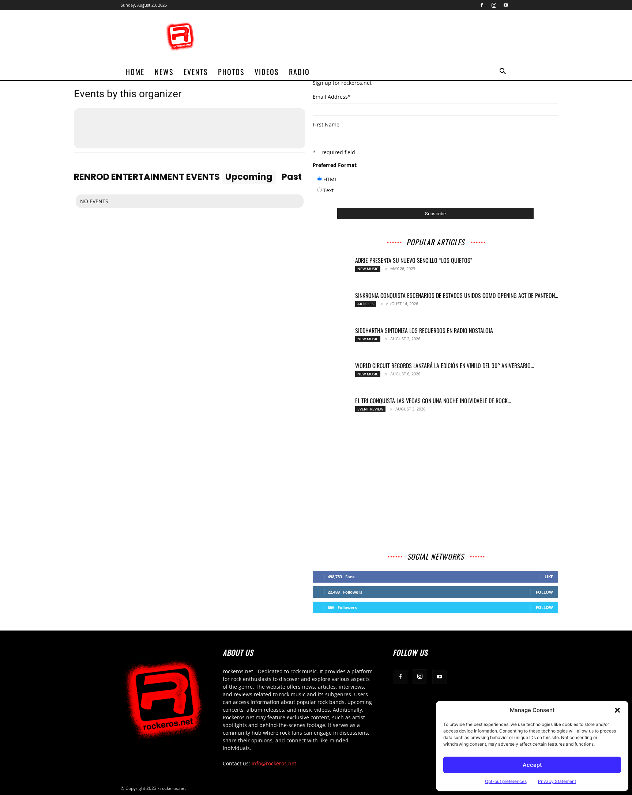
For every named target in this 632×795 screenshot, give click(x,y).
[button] (617, 710)
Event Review (370, 409)
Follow (544, 592)
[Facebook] (481, 5)
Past (292, 177)
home (135, 71)
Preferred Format (335, 165)
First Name (326, 124)
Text (328, 190)
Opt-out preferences (506, 781)
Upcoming (248, 177)
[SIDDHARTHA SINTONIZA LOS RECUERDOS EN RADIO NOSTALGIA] (331, 339)
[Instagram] (493, 5)
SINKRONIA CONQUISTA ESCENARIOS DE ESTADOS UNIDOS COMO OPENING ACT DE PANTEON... (456, 295)
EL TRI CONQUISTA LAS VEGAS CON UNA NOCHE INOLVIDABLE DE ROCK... (433, 400)
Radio (299, 71)
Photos (231, 71)
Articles (365, 303)
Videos (267, 71)
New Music (367, 268)
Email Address (332, 96)
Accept (532, 764)
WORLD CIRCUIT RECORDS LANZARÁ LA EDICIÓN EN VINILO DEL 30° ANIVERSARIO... (444, 365)
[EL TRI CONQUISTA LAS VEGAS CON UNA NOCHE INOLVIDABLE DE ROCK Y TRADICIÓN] (331, 410)
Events (196, 71)
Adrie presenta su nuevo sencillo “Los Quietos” (413, 260)
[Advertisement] (378, 36)
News (164, 71)
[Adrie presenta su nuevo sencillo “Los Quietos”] (331, 269)
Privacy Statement (557, 781)
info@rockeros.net (274, 763)
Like (549, 576)
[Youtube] (505, 5)
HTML (330, 179)
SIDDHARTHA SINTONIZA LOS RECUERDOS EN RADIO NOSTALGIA (424, 330)
